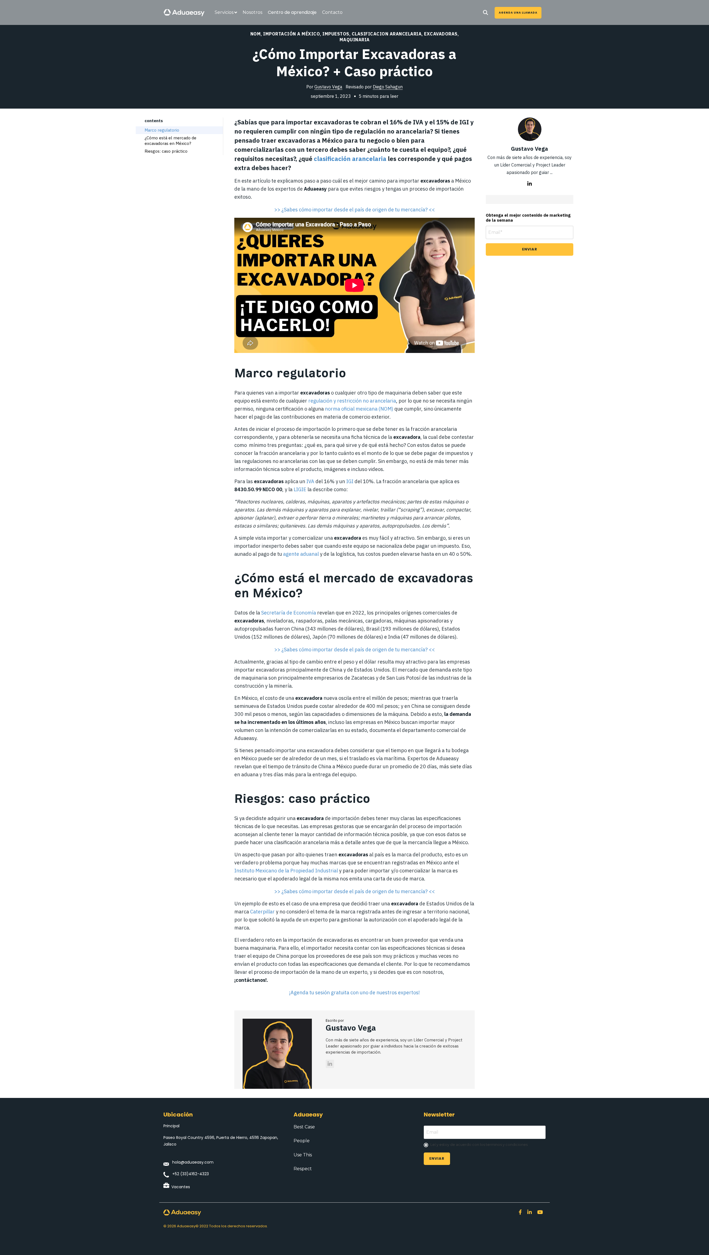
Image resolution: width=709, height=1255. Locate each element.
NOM (255, 34)
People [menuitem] (302, 1140)
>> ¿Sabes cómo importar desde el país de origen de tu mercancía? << (354, 209)
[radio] (485, 1145)
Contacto (332, 12)
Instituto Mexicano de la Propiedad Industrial (286, 870)
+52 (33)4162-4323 (190, 1174)
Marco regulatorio (162, 130)
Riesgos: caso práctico (166, 151)
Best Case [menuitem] (304, 1127)
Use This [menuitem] (303, 1154)
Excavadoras (441, 34)
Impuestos (335, 34)
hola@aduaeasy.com (193, 1162)
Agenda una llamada (518, 13)
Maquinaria (355, 39)
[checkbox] (485, 1145)
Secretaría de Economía (288, 612)
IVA (310, 481)
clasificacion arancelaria (387, 34)
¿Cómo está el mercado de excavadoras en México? (170, 140)
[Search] (485, 13)
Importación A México (291, 34)
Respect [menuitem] (303, 1168)
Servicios (224, 12)
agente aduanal (300, 554)
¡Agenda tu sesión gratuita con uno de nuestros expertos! (354, 992)
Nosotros (252, 12)
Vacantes (180, 1187)
